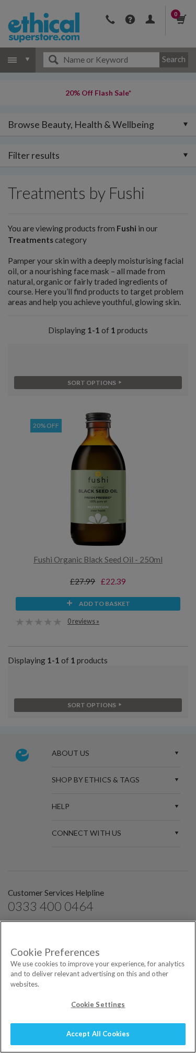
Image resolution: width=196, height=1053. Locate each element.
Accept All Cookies (98, 1033)
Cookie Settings (98, 1004)
